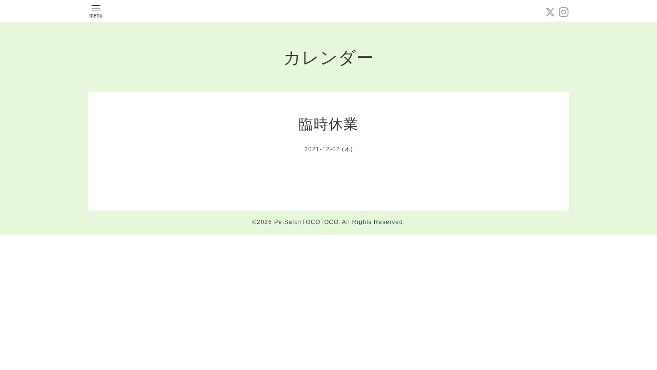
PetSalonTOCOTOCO (306, 222)
